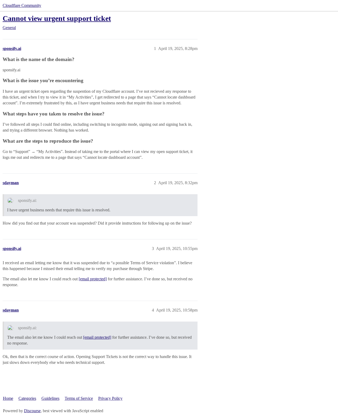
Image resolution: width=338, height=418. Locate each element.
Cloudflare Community (22, 5)
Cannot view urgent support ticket (57, 18)
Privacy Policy (110, 398)
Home (8, 398)
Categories (27, 398)
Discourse (32, 410)
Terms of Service (79, 398)
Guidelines (50, 398)
